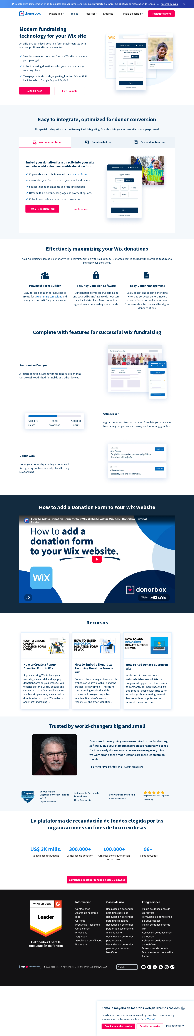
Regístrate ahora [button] (161, 13)
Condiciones (82, 928)
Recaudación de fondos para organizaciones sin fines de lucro (120, 928)
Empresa (108, 13)
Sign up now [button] (34, 91)
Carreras (80, 920)
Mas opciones (174, 1025)
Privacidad (81, 932)
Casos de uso (115, 902)
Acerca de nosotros (86, 912)
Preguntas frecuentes (87, 924)
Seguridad (81, 936)
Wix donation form (50, 142)
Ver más (151, 1019)
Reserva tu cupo (169, 3)
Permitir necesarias (150, 1026)
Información (83, 902)
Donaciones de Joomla (155, 948)
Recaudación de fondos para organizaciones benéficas (119, 948)
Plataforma (55, 13)
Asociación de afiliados (88, 940)
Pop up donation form (153, 142)
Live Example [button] (69, 91)
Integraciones (151, 902)
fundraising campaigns (49, 296)
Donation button (102, 142)
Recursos (90, 13)
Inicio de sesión (132, 13)
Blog (77, 916)
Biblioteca (81, 944)
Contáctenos (82, 908)
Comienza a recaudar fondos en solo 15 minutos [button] (97, 879)
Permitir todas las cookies (118, 1026)
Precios (74, 13)
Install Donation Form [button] (42, 209)
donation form (78, 174)
